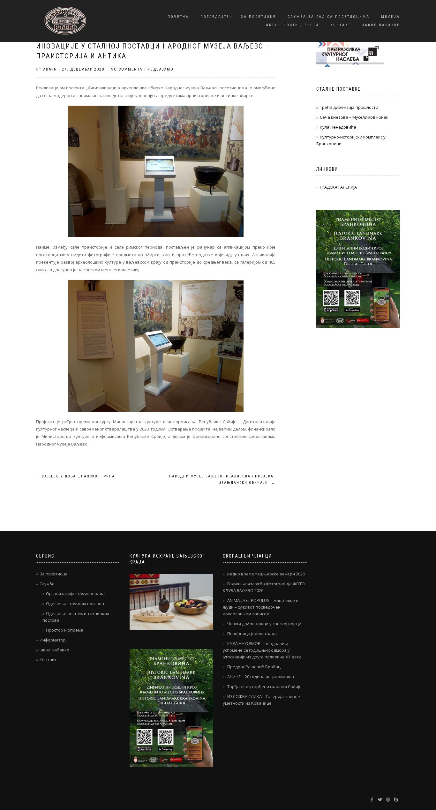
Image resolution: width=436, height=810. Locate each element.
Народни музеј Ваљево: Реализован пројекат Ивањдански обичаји (222, 479)
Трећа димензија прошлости (349, 107)
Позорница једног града (252, 633)
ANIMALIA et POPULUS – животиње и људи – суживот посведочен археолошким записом (260, 607)
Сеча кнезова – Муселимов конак (354, 117)
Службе (47, 584)
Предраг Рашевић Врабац (254, 667)
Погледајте (214, 17)
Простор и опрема (64, 630)
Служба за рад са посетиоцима (329, 17)
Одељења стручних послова (75, 603)
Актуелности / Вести (292, 25)
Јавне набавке (381, 25)
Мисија (390, 17)
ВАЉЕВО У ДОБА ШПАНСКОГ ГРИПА (75, 476)
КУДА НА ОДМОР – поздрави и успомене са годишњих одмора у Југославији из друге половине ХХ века (262, 650)
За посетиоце (258, 17)
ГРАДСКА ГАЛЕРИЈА (338, 187)
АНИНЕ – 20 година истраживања (260, 676)
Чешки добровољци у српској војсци (264, 623)
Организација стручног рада (75, 593)
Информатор (53, 640)
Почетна (178, 17)
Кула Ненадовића (338, 127)
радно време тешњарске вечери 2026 (266, 574)
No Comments (127, 69)
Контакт (340, 25)
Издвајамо (160, 69)
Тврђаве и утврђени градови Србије (264, 686)
